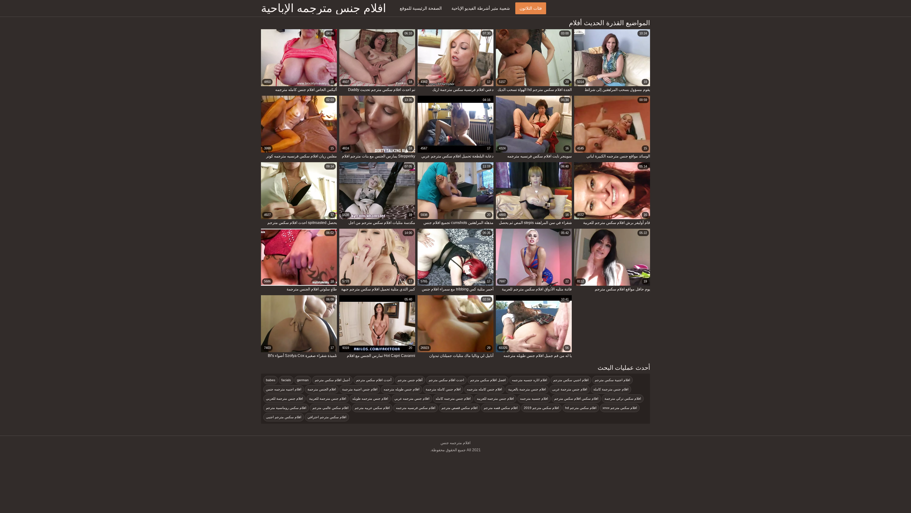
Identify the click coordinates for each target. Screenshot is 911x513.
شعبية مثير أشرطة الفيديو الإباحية (480, 8)
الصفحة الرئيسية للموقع (421, 8)
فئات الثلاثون (531, 8)
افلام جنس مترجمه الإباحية (323, 8)
